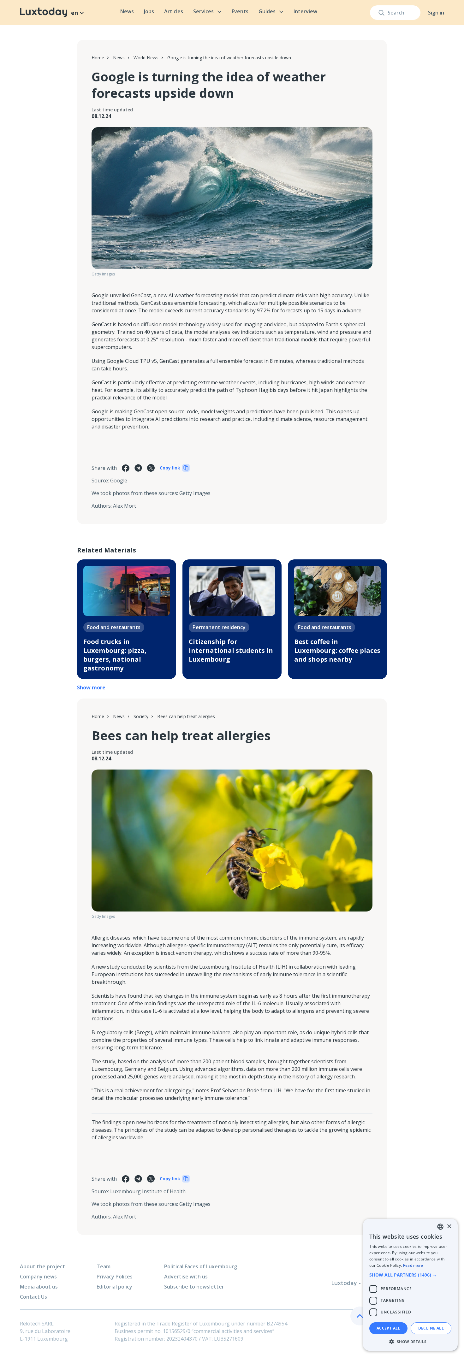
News (127, 11)
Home (98, 58)
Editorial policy (114, 1286)
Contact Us (33, 1296)
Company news (38, 1276)
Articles (173, 11)
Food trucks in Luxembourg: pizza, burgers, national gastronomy (114, 654)
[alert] (410, 1285)
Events (240, 11)
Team (103, 1266)
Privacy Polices (115, 1276)
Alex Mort (124, 505)
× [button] (449, 1226)
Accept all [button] (388, 1328)
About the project (42, 1266)
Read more (413, 1265)
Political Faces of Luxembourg (200, 1266)
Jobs (149, 11)
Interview (305, 11)
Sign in (436, 12)
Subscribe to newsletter (194, 1286)
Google (118, 480)
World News (146, 58)
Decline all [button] (431, 1328)
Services (203, 11)
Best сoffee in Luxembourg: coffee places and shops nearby (337, 650)
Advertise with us (186, 1276)
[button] (410, 1275)
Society (141, 716)
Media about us (39, 1286)
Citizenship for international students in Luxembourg (231, 650)
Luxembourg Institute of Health (148, 1191)
